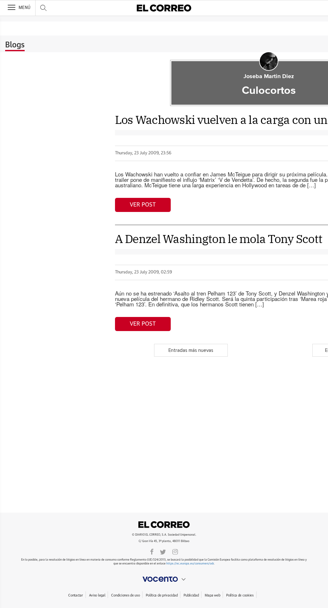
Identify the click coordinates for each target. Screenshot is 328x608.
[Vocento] (164, 579)
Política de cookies (240, 595)
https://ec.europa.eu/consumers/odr (190, 563)
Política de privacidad (161, 595)
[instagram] (175, 551)
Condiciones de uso (125, 595)
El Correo (164, 524)
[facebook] (152, 551)
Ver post (143, 205)
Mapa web (212, 595)
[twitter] (163, 551)
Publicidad (191, 595)
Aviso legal (97, 595)
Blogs (15, 45)
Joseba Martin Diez (268, 76)
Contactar (75, 595)
